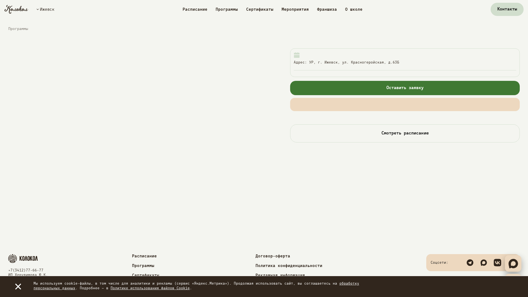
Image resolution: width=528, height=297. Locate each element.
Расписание (195, 9)
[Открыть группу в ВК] (497, 262)
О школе (353, 9)
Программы (227, 9)
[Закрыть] (18, 287)
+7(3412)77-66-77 (25, 270)
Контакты (507, 9)
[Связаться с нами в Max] (484, 262)
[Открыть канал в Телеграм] (470, 262)
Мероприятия (295, 9)
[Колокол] (16, 9)
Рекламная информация (280, 275)
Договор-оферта (272, 256)
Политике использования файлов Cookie (150, 288)
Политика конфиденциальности (288, 266)
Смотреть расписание (405, 133)
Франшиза (327, 9)
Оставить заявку (405, 88)
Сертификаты (259, 9)
